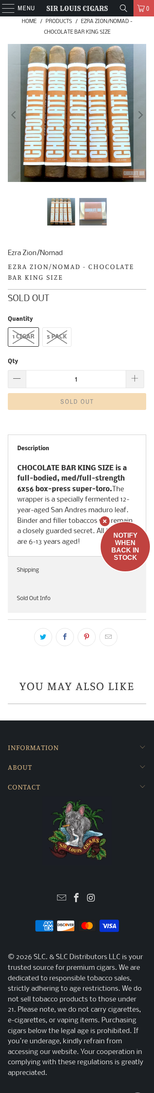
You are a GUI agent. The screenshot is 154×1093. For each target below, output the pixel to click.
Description (33, 449)
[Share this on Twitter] (43, 637)
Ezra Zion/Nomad (35, 253)
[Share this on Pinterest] (87, 637)
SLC (40, 957)
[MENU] (4, 8)
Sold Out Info (34, 599)
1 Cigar (23, 337)
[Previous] (14, 115)
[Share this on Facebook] (65, 637)
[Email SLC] (62, 899)
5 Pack (57, 337)
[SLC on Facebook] (77, 899)
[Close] (105, 521)
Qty (13, 362)
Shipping (28, 570)
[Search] (123, 8)
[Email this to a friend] (108, 637)
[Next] (140, 115)
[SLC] (77, 8)
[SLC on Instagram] (91, 899)
